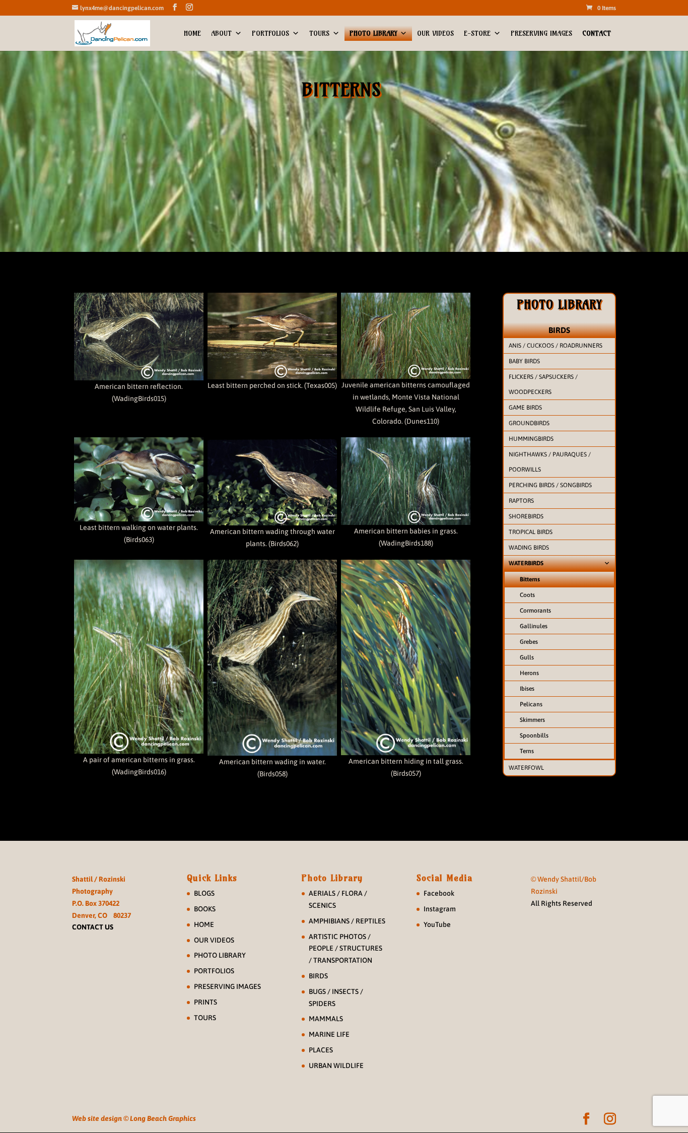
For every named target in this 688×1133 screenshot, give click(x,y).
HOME (192, 33)
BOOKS (205, 909)
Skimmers (532, 719)
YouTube (437, 924)
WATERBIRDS (526, 563)
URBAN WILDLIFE (336, 1065)
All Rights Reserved (561, 903)
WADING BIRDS (529, 547)
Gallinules (533, 626)
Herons (529, 673)
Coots (527, 594)
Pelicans (531, 704)
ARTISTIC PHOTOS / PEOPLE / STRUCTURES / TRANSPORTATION (345, 948)
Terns (527, 751)
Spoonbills (534, 735)
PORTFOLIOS (270, 33)
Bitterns (530, 579)
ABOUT (221, 33)
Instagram (440, 909)
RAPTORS (521, 500)
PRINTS (205, 1002)
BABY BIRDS (524, 361)
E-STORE (477, 33)
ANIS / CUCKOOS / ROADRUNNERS (555, 345)
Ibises (527, 688)
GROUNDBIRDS (529, 423)
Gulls (527, 657)
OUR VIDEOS (435, 33)
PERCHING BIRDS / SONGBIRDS (550, 485)
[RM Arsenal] (405, 481)
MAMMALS (326, 1019)
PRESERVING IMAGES (541, 33)
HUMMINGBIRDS (531, 438)
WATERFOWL (526, 767)
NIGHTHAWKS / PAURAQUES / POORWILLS (550, 462)
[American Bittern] (138, 336)
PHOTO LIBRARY (373, 33)
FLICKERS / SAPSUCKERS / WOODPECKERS (543, 384)
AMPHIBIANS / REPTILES (347, 921)
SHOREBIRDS (526, 516)
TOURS (319, 33)
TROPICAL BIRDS (531, 532)
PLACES (321, 1050)
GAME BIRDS (525, 407)
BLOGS (204, 893)
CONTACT (596, 33)
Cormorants (535, 610)
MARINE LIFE (329, 1034)
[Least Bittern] (272, 336)
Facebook (439, 893)
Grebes (529, 641)
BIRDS (559, 330)
